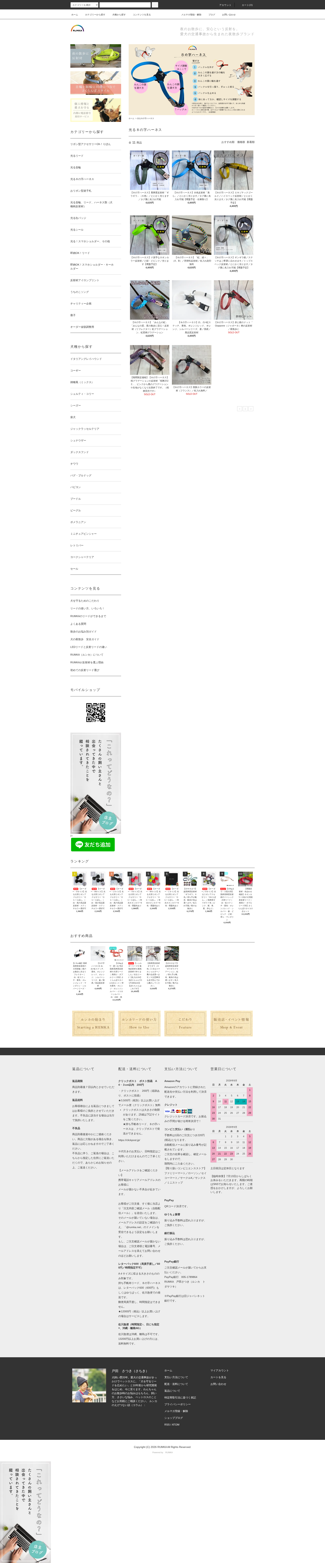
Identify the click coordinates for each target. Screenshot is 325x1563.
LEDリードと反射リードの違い (88, 646)
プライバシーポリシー (177, 1404)
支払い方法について (176, 1377)
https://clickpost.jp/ (129, 1140)
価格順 (241, 141)
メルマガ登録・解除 (191, 14)
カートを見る (218, 1377)
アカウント (225, 5)
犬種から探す (119, 14)
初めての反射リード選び (84, 670)
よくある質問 (78, 623)
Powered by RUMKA (162, 1452)
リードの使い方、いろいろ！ (87, 608)
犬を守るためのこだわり (84, 600)
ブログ (211, 14)
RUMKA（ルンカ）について (86, 654)
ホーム (74, 14)
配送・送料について (176, 1383)
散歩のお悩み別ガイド (83, 631)
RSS (167, 1424)
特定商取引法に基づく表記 (180, 1397)
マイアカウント (219, 1370)
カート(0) (247, 5)
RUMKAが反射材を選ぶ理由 (86, 662)
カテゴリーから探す (95, 14)
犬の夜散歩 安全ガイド (84, 639)
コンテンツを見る (142, 14)
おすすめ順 (228, 141)
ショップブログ (173, 1417)
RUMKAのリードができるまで (88, 616)
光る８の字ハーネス (145, 118)
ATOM (175, 1424)
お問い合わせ (229, 14)
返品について (172, 1390)
